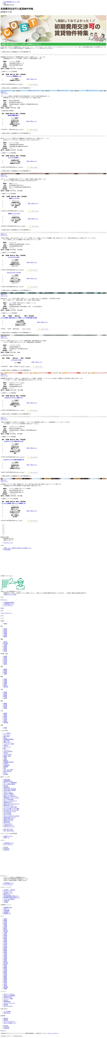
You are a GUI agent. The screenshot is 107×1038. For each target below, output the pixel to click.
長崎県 (5, 716)
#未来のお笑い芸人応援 (9, 788)
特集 (4, 3)
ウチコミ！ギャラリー (9, 1003)
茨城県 (5, 648)
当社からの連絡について (9, 1023)
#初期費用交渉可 (7, 781)
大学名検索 (6, 910)
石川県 (5, 659)
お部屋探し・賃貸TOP (9, 890)
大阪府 (5, 679)
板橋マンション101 (14, 198)
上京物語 (5, 902)
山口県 (5, 698)
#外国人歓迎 (6, 779)
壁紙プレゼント (7, 742)
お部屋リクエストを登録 (9, 594)
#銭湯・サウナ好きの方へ (10, 796)
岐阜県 (5, 672)
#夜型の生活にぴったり (9, 817)
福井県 (5, 664)
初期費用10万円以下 (8, 762)
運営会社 (5, 1018)
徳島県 (5, 708)
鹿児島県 (5, 722)
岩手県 (5, 630)
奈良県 (5, 685)
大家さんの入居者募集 (9, 995)
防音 (4, 768)
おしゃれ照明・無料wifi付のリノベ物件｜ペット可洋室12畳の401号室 (19, 317)
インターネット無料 (8, 743)
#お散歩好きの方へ (8, 825)
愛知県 (5, 669)
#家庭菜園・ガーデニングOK (11, 797)
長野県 (5, 657)
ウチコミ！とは (7, 891)
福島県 (5, 636)
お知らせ (5, 1000)
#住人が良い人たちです (9, 811)
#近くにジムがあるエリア (10, 800)
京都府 (5, 682)
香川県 (5, 705)
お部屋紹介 (6, 912)
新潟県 (5, 660)
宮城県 (5, 633)
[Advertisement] (53, 563)
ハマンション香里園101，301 (13, 76)
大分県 (5, 719)
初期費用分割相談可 (8, 739)
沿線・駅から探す (8, 829)
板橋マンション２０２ (14, 213)
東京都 (5, 641)
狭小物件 (5, 774)
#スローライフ (7, 791)
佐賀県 (5, 715)
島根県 (5, 695)
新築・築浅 (6, 736)
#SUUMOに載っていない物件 (11, 810)
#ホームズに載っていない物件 (11, 808)
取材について (6, 894)
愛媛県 (5, 703)
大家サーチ (6, 837)
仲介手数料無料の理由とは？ (11, 896)
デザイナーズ (6, 747)
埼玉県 (5, 646)
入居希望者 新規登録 (8, 602)
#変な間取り (6, 787)
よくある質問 (6, 1011)
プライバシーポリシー (9, 1021)
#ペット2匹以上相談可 (9, 784)
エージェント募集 (8, 998)
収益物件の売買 (7, 997)
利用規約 (5, 1020)
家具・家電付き (7, 771)
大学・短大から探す (8, 830)
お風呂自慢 (6, 765)
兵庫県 (5, 680)
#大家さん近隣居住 (8, 793)
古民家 (5, 759)
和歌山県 (5, 686)
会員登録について (8, 893)
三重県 (5, 673)
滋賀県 (5, 683)
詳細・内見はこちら (32, 79)
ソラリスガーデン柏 (16, 360)
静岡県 (5, 670)
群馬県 (5, 651)
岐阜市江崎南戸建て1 (13, 115)
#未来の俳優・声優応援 (9, 790)
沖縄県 (5, 728)
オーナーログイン (8, 605)
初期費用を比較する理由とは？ (11, 897)
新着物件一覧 (6, 913)
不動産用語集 (6, 1001)
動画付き (5, 760)
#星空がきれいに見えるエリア (11, 803)
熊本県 (5, 718)
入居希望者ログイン (8, 604)
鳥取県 (5, 696)
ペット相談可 (6, 733)
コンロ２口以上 (7, 754)
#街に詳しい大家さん (9, 794)
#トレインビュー (7, 823)
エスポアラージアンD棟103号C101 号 (13, 441)
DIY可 (5, 772)
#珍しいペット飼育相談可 (10, 782)
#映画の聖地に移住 (8, 819)
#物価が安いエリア (8, 805)
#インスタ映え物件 (8, 799)
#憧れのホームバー (8, 820)
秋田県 (5, 632)
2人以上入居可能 (7, 751)
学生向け (5, 753)
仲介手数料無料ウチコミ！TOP (11, 1)
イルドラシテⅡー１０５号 (14, 272)
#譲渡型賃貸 (6, 822)
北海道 (5, 623)
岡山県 (5, 692)
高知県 (5, 706)
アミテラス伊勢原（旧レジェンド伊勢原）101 (14, 503)
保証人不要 (6, 740)
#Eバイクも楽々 (7, 814)
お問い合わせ (6, 1013)
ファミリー (6, 750)
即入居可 (5, 763)
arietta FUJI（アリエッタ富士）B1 (14, 397)
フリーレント (6, 734)
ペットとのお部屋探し (9, 899)
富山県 (5, 662)
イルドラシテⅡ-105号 (13, 257)
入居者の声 (6, 900)
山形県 (5, 635)
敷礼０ (5, 737)
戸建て (5, 757)
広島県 (5, 693)
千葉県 (5, 645)
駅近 (4, 748)
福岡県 (5, 713)
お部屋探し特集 (7, 907)
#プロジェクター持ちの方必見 (11, 816)
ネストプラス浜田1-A (13, 157)
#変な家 (5, 785)
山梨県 (5, 656)
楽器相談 (5, 766)
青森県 (5, 629)
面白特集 (5, 1004)
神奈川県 (5, 643)
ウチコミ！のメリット (6, 613)
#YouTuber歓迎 (7, 813)
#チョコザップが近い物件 (10, 807)
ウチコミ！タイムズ (8, 994)
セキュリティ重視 (8, 769)
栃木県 (5, 649)
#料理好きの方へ (7, 802)
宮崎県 (5, 721)
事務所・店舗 (6, 756)
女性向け (5, 745)
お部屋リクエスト (8, 836)
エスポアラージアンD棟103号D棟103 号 (13, 459)
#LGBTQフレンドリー (9, 826)
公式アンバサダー (8, 1006)
